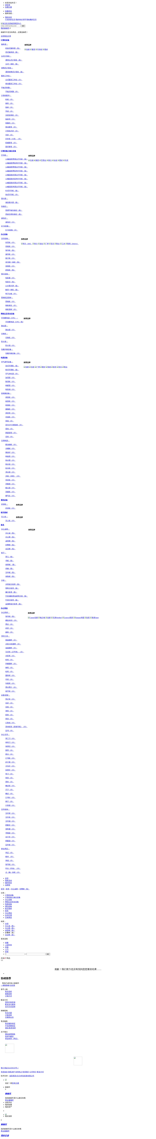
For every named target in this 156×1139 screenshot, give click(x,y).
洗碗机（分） (10, 492)
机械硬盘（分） (11, 143)
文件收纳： (5, 809)
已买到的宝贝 (10, 19)
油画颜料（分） (11, 648)
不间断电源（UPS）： (9, 318)
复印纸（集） (10, 616)
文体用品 (8, 917)
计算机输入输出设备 (8, 151)
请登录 (7, 5)
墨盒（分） (9, 624)
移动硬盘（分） (11, 127)
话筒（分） (9, 437)
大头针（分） (10, 766)
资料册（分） (10, 829)
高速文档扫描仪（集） (13, 214)
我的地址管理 (21, 19)
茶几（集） (9, 557)
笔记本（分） (10, 699)
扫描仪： (4, 206)
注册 (17, 1083)
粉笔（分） (9, 660)
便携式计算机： (7, 68)
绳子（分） (9, 801)
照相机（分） (10, 301)
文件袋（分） (10, 821)
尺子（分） (9, 790)
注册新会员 (9, 1017)
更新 (6, 952)
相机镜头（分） (11, 305)
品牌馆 (7, 885)
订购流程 (8, 1015)
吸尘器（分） (10, 488)
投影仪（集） (10, 282)
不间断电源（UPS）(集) (14, 322)
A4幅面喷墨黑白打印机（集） (16, 167)
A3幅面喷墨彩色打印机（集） (16, 163)
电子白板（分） (11, 294)
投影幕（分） (10, 278)
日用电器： (5, 441)
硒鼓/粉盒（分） (11, 620)
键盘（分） (9, 103)
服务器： (4, 44)
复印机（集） (10, 250)
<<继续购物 (5, 985)
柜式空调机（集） (12, 370)
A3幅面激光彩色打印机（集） (16, 179)
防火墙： (4, 341)
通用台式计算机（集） (13, 60)
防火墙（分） (10, 345)
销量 (6, 943)
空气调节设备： (7, 362)
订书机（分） (10, 758)
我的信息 (8, 17)
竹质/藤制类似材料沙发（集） (16, 596)
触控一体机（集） (12, 290)
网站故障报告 (10, 1034)
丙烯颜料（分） (11, 664)
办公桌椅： (5, 529)
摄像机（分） (10, 409)
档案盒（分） (10, 825)
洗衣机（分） (10, 480)
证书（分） (9, 731)
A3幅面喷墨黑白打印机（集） (16, 159)
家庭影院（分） (11, 433)
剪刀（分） (9, 774)
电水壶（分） (10, 464)
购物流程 (8, 994)
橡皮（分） (9, 794)
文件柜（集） (10, 572)
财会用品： (5, 849)
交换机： (4, 334)
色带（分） (9, 628)
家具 (2, 525)
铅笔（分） (9, 671)
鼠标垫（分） (10, 119)
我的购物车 (5, 28)
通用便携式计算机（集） (14, 72)
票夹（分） (9, 782)
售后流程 (8, 991)
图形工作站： (6, 76)
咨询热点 (18, 1072)
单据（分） (9, 860)
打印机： (4, 155)
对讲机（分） (10, 508)
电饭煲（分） (10, 456)
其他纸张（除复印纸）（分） (16, 727)
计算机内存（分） (12, 131)
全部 (6, 924)
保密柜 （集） (10, 565)
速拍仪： (4, 218)
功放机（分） (10, 417)
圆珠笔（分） (10, 675)
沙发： (3, 580)
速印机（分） (10, 254)
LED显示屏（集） (12, 286)
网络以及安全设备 (7, 314)
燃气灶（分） (10, 496)
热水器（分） (10, 460)
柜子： (3, 553)
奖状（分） (9, 719)
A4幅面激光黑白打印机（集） (16, 183)
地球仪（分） (10, 746)
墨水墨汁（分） (11, 687)
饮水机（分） (10, 468)
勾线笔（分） (10, 683)
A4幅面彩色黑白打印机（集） (16, 187)
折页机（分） (10, 242)
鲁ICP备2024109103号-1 (9, 1068)
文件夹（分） (10, 817)
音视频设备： (6, 393)
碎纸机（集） (10, 270)
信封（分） (9, 703)
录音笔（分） (10, 413)
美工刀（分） (10, 738)
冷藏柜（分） (10, 448)
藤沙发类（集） (11, 592)
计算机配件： (6, 95)
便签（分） (9, 711)
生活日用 (8, 915)
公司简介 (33, 1072)
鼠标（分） (9, 107)
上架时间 (8, 945)
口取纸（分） (10, 723)
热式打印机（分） (12, 194)
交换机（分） (10, 338)
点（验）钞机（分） (13, 872)
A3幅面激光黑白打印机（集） (16, 175)
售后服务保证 (10, 1023)
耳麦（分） (9, 111)
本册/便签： (5, 695)
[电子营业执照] (78, 1061)
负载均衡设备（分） (13, 353)
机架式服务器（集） (13, 48)
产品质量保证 (10, 1026)
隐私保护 (11, 1072)
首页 (6, 878)
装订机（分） (10, 258)
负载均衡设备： (7, 349)
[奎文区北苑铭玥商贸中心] (11, 23)
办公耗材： (5, 612)
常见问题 (8, 1013)
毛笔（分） (9, 679)
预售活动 (8, 880)
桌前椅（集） (10, 541)
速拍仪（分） (10, 222)
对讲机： (4, 504)
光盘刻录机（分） (12, 115)
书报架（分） (10, 833)
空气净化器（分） (12, 374)
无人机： (4, 517)
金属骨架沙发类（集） (13, 604)
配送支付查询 (10, 1004)
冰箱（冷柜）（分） (13, 476)
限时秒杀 (8, 883)
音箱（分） (9, 421)
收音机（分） (10, 401)
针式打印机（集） (12, 191)
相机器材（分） (11, 309)
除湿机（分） (10, 381)
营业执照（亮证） (12, 1038)
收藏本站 (8, 11)
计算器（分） (10, 805)
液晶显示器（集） (12, 202)
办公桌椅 (14, 889)
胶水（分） (9, 754)
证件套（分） (10, 845)
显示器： (4, 198)
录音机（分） (10, 397)
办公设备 (4, 234)
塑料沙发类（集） (12, 588)
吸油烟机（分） (11, 444)
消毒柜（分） (10, 484)
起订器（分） (10, 762)
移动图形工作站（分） (13, 84)
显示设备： (5, 274)
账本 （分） (9, 857)
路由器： (4, 326)
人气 (6, 949)
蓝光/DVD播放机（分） (14, 425)
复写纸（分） (10, 864)
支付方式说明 (10, 1007)
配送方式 (40, 1072)
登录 (13, 1083)
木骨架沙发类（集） (13, 584)
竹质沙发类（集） (12, 600)
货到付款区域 (10, 1002)
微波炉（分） (10, 452)
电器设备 (4, 358)
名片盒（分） (10, 837)
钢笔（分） (9, 668)
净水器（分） (10, 472)
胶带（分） (9, 750)
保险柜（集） (10, 576)
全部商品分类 (6, 36)
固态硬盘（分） (11, 147)
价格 (6, 947)
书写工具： (5, 636)
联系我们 (25, 1072)
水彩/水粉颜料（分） (13, 644)
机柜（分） (9, 99)
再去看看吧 (9, 1100)
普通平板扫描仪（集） (13, 210)
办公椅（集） (10, 537)
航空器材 (4, 512)
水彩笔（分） (10, 656)
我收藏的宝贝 (31, 19)
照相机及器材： (7, 298)
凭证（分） (9, 853)
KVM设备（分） (11, 230)
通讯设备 (4, 500)
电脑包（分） (10, 123)
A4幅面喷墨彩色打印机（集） (16, 171)
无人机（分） (10, 521)
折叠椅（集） (10, 545)
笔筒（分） (9, 778)
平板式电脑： (6, 88)
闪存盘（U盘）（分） (13, 139)
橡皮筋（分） (10, 786)
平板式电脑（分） (12, 91)
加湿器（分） (10, 378)
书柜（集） (9, 561)
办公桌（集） (10, 533)
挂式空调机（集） (12, 366)
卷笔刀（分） (10, 742)
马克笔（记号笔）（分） (14, 652)
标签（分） (9, 715)
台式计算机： (6, 56)
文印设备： (5, 238)
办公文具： (5, 734)
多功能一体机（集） (13, 262)
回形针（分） (10, 770)
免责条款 (4, 1072)
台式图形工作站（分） (13, 80)
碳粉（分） (9, 632)
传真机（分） (10, 266)
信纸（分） (9, 707)
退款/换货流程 (10, 1028)
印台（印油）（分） (13, 868)
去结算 (12, 985)
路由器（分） (10, 330)
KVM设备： (5, 226)
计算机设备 (5, 40)
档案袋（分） (10, 841)
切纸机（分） (10, 246)
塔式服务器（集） (12, 52)
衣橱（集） (9, 568)
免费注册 (8, 7)
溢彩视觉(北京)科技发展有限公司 (21, 1076)
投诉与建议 (9, 1036)
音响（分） (9, 429)
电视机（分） (10, 405)
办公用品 (4, 608)
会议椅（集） (10, 549)
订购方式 (8, 996)
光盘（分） (9, 135)
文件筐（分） (10, 813)
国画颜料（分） (11, 640)
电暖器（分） (10, 385)
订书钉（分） (10, 797)
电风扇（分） (10, 389)
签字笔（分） (10, 691)
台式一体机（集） (12, 64)
